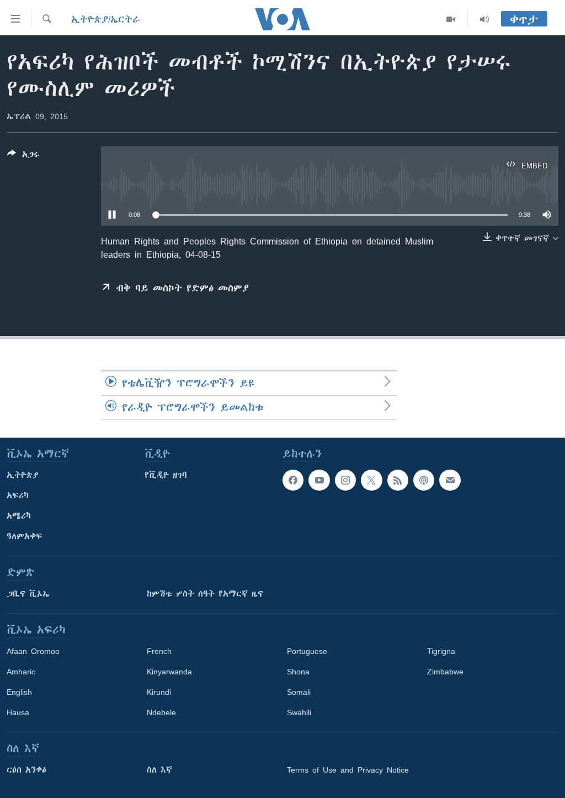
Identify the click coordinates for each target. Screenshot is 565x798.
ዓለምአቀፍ (24, 536)
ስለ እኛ (159, 770)
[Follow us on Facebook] (292, 480)
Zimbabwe (445, 672)
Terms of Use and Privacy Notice (348, 770)
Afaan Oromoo (33, 651)
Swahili (299, 712)
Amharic (21, 672)
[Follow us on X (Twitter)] (371, 480)
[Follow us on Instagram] (345, 480)
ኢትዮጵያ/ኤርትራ (105, 19)
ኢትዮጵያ (23, 475)
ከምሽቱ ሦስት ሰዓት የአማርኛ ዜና (205, 594)
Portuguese (307, 651)
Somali (299, 692)
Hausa (18, 712)
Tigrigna (441, 651)
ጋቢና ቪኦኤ (28, 594)
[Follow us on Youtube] (318, 480)
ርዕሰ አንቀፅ (26, 770)
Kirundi (159, 692)
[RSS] (397, 480)
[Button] (23, 156)
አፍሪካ (18, 496)
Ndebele (161, 712)
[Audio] (484, 19)
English (19, 692)
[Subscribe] (449, 480)
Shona (298, 672)
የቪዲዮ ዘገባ (166, 475)
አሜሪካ (19, 516)
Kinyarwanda (169, 672)
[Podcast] (423, 480)
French (159, 651)
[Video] (451, 19)
